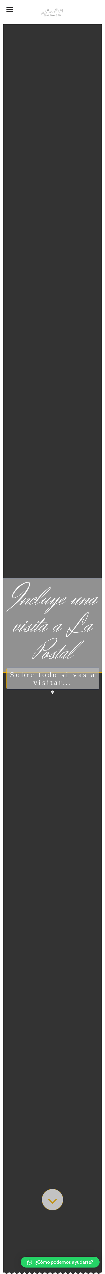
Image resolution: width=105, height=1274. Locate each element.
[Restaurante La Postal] (52, 12)
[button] (60, 1262)
